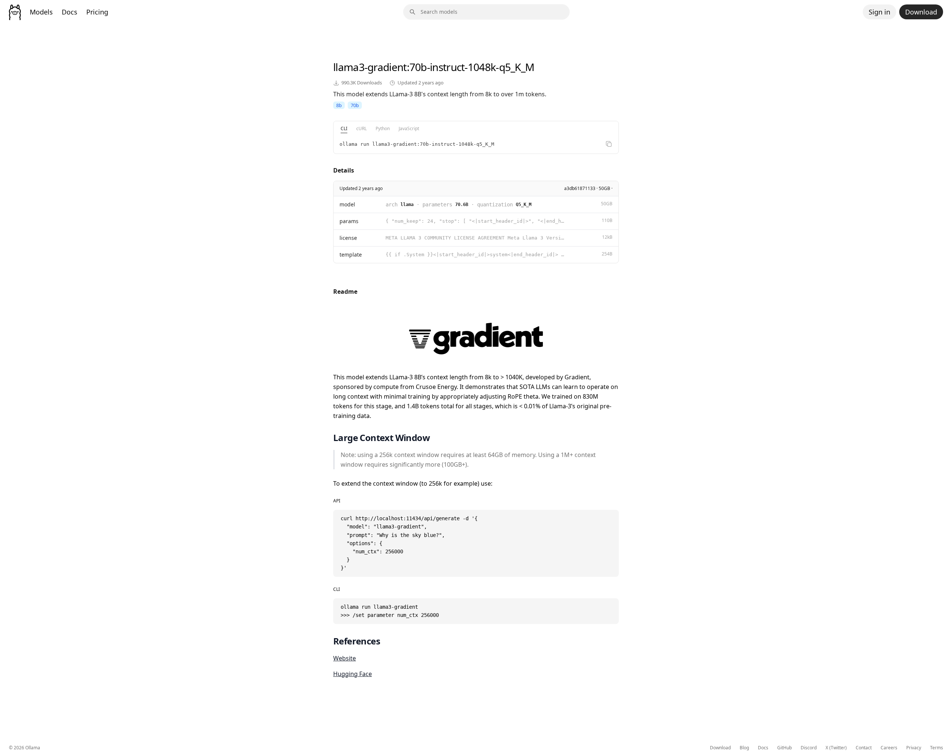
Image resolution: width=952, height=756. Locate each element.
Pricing (97, 11)
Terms (936, 748)
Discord (809, 748)
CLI (344, 128)
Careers (889, 748)
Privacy (913, 748)
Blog (744, 748)
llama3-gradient (370, 67)
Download (921, 11)
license (348, 237)
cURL (361, 128)
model (347, 204)
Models (41, 11)
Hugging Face (352, 674)
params (349, 221)
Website (344, 658)
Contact (864, 748)
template (351, 254)
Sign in (879, 11)
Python (383, 128)
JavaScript (409, 128)
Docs (69, 11)
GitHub (784, 748)
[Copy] (609, 144)
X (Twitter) (836, 748)
